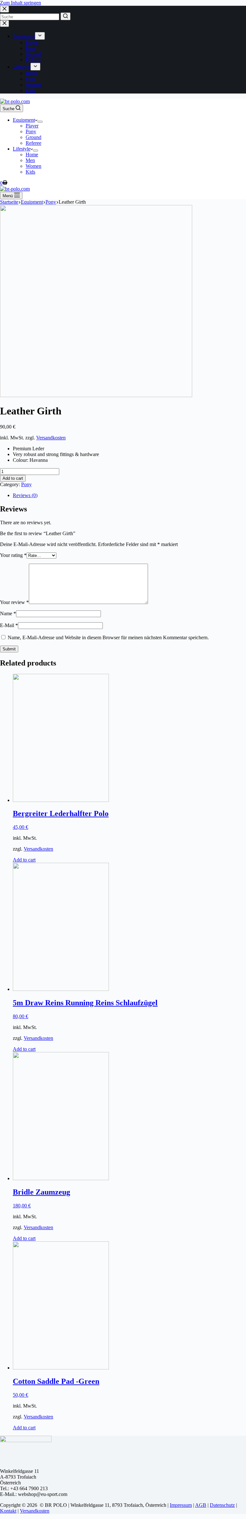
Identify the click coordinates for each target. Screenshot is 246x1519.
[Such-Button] (65, 16)
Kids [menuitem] (30, 90)
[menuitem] (40, 36)
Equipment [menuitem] (24, 36)
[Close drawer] (4, 23)
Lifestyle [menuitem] (21, 66)
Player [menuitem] (32, 42)
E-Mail (9, 625)
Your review (14, 602)
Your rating (13, 555)
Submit (9, 649)
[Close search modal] (4, 9)
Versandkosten (51, 437)
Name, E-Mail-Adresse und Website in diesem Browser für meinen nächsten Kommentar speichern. (108, 637)
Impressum (181, 1505)
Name (8, 613)
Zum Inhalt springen (20, 2)
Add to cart (13, 478)
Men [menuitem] (30, 79)
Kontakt (8, 1511)
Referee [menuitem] (33, 59)
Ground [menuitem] (33, 54)
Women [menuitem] (33, 84)
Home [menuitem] (32, 73)
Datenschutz (222, 1505)
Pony (26, 484)
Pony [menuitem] (31, 48)
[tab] (129, 495)
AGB (200, 1505)
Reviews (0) (25, 495)
